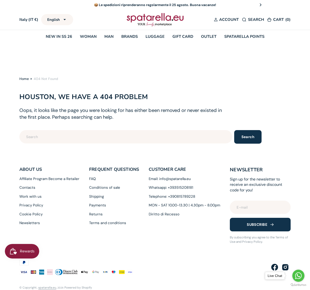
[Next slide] (261, 5)
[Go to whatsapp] (298, 276)
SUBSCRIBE (257, 224)
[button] (226, 19)
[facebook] (274, 267)
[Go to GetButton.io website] (298, 285)
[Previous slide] (49, 5)
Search (248, 136)
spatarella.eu (47, 288)
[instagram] (285, 267)
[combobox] (125, 136)
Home (24, 79)
